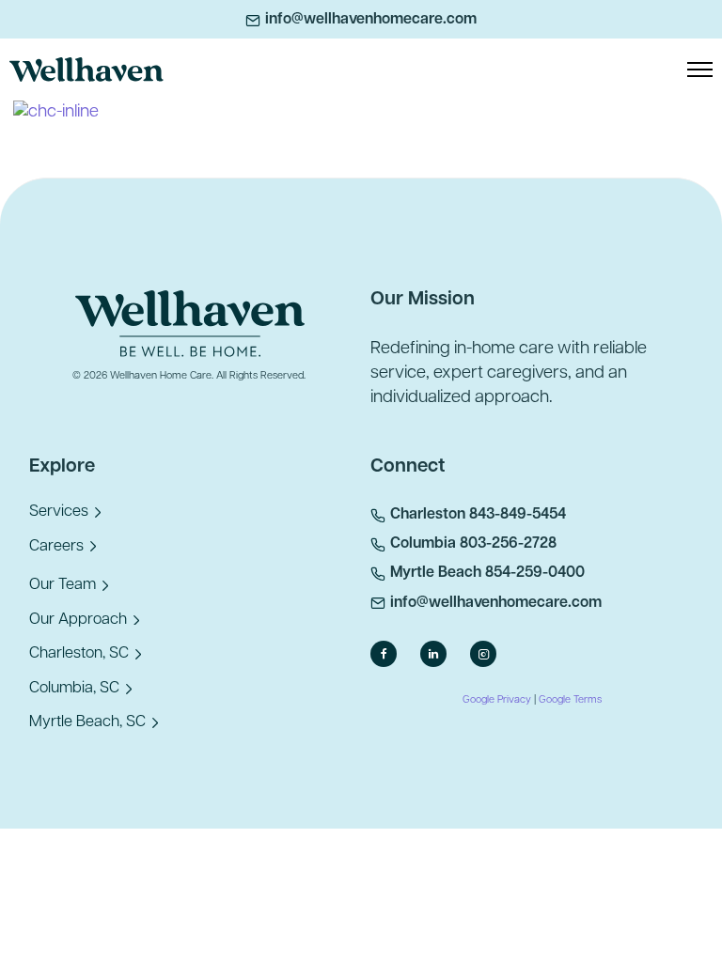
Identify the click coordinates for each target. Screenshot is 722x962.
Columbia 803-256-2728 (473, 543)
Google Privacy (497, 700)
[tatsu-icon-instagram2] (488, 654)
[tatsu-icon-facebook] (388, 654)
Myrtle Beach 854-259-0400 (487, 573)
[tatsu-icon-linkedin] (438, 654)
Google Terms (570, 700)
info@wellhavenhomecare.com (371, 19)
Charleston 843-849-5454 (478, 514)
